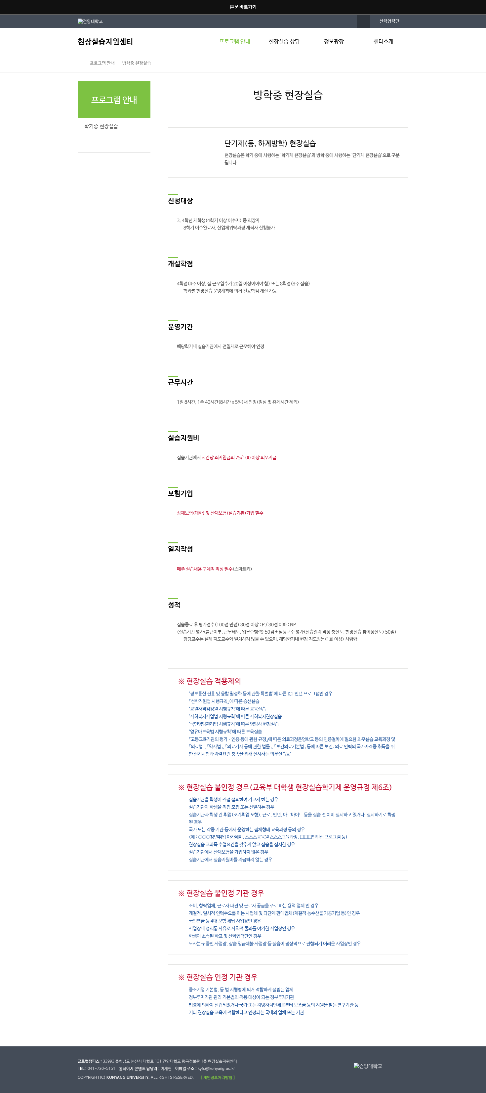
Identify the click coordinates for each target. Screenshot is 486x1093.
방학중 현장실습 (136, 63)
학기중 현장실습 (101, 126)
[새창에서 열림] (93, 21)
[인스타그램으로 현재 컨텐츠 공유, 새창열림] (384, 63)
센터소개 (383, 42)
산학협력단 (389, 21)
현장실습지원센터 (105, 42)
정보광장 (334, 42)
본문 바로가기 (243, 7)
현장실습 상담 (284, 42)
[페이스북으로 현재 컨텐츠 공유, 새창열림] (370, 63)
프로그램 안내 (234, 42)
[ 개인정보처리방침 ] (218, 1077)
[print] (398, 63)
